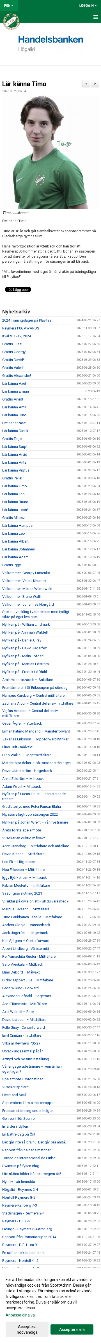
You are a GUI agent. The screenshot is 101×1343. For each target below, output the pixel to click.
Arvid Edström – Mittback (23, 778)
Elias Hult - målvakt (17, 747)
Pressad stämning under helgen (27, 1111)
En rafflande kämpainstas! (23, 1253)
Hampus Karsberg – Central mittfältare (33, 695)
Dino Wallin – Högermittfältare (26, 755)
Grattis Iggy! (12, 565)
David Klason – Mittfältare (23, 854)
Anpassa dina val (21, 1315)
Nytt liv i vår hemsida (18, 1182)
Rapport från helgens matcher (26, 1150)
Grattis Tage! (12, 439)
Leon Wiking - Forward (20, 988)
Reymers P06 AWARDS (20, 328)
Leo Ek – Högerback (19, 862)
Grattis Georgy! (14, 352)
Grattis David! (13, 360)
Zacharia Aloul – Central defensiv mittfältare (37, 703)
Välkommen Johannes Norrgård (28, 604)
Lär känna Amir (14, 407)
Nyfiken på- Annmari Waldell (25, 632)
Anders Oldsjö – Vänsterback (26, 925)
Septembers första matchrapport (29, 1103)
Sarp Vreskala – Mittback (22, 964)
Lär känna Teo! (14, 494)
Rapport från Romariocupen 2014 (29, 1237)
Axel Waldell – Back (18, 1012)
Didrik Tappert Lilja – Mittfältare (27, 980)
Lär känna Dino (14, 415)
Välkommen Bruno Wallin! (22, 596)
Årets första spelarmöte (21, 830)
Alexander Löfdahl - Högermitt (26, 996)
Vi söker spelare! (15, 1087)
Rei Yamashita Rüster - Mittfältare (29, 956)
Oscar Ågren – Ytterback (22, 723)
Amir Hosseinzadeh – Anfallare (27, 680)
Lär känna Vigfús (15, 470)
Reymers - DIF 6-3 (16, 1221)
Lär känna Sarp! (14, 446)
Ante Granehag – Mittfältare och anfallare (35, 846)
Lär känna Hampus (17, 525)
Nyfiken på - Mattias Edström (25, 664)
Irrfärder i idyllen (15, 1126)
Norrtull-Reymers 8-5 (18, 1197)
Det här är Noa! (14, 423)
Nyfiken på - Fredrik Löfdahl (24, 672)
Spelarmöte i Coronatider (22, 1079)
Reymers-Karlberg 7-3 (19, 1205)
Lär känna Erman (15, 391)
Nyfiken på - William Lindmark (26, 624)
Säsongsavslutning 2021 (22, 893)
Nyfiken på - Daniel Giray (21, 640)
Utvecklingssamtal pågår (22, 1051)
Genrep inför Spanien (19, 1118)
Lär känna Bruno (15, 502)
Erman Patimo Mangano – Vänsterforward (36, 731)
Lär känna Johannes (18, 549)
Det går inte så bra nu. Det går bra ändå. (34, 1142)
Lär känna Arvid (14, 454)
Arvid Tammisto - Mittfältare (24, 1004)
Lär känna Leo (13, 533)
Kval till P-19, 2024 (16, 336)
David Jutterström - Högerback (27, 771)
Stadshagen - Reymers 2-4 (23, 1213)
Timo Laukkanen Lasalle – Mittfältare (32, 917)
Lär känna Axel (14, 383)
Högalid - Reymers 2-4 (20, 1189)
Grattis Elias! (12, 344)
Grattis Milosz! (14, 517)
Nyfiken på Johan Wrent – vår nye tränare (35, 822)
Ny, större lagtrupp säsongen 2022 (30, 814)
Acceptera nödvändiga (27, 1329)
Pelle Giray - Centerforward (23, 1027)
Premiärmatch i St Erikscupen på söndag (35, 687)
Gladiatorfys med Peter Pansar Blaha (31, 806)
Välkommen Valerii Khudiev (24, 581)
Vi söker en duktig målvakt (23, 838)
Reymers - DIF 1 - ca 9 (19, 1245)
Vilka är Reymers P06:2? (21, 1043)
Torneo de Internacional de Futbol (29, 1158)
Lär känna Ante (14, 462)
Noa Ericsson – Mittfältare (23, 870)
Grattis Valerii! (13, 368)
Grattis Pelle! (12, 478)
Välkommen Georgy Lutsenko (26, 573)
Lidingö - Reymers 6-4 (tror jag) (27, 1229)
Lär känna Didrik (15, 431)
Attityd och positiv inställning (25, 1059)
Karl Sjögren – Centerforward (25, 941)
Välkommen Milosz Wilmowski (27, 589)
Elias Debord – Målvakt (21, 972)
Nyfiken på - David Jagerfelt (24, 648)
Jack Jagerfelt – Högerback (25, 933)
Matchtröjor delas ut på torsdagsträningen (36, 763)
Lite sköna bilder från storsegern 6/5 (31, 1174)
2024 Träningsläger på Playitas (26, 320)
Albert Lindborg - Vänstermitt (25, 948)
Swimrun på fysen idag (20, 1166)
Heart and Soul (14, 1095)
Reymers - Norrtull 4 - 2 (20, 1260)
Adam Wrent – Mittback (21, 786)
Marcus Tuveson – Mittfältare (25, 909)
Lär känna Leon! (15, 510)
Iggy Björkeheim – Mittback (24, 877)
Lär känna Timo (24, 84)
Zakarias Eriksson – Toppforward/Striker (35, 739)
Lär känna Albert (15, 541)
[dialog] (50, 1305)
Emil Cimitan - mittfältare (21, 1035)
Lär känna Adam (15, 557)
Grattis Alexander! (16, 375)
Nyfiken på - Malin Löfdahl (23, 656)
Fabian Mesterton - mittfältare (26, 885)
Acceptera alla (72, 1329)
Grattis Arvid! (12, 399)
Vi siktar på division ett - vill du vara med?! (35, 901)
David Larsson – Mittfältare (24, 1019)
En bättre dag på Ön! (18, 1134)
